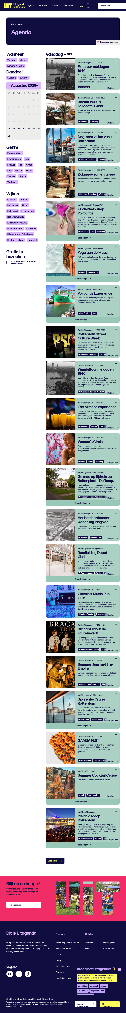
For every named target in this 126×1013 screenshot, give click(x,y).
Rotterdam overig (15, 217)
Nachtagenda (109, 943)
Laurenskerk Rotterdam (89, 649)
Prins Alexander (15, 228)
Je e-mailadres (14, 905)
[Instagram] (9, 974)
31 (9, 136)
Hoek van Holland (15, 240)
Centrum (11, 199)
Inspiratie (43, 5)
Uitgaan (22, 176)
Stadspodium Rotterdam (89, 684)
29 (33, 129)
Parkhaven (84, 720)
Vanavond (94, 986)
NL (88, 3)
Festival (11, 165)
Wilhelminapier (86, 839)
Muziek (18, 170)
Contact (59, 954)
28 (29, 129)
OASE (82, 272)
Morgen (23, 60)
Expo (27, 159)
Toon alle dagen (81, 238)
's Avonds (24, 78)
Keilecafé (83, 122)
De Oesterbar (85, 760)
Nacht (29, 170)
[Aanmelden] (38, 905)
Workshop (12, 182)
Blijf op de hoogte (63, 966)
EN (88, 7)
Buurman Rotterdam (88, 194)
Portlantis (84, 232)
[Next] (37, 85)
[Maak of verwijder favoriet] (116, 62)
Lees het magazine (63, 978)
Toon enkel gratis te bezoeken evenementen (24, 263)
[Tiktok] (28, 974)
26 (19, 129)
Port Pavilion (85, 313)
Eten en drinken (14, 153)
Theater (11, 176)
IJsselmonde (27, 211)
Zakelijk (59, 960)
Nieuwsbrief (69, 5)
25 (14, 129)
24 (9, 129)
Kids (9, 170)
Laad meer (52, 861)
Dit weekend (82, 991)
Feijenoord (12, 211)
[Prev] (10, 85)
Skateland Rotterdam (88, 354)
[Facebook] (19, 974)
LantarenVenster (86, 614)
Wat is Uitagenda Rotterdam (67, 943)
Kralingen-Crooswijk (17, 223)
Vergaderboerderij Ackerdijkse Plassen (95, 497)
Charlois (24, 199)
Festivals (89, 943)
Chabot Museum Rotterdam (91, 573)
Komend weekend (15, 66)
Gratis (29, 165)
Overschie (31, 228)
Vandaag (11, 60)
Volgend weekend (97, 991)
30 (38, 129)
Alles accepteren (107, 1005)
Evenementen (14, 159)
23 (38, 122)
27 (24, 129)
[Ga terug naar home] (14, 5)
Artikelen (55, 5)
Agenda (31, 5)
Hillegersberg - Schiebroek (20, 234)
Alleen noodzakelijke (83, 1005)
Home (13, 24)
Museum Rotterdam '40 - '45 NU (92, 392)
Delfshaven (12, 205)
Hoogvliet (32, 240)
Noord (25, 205)
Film (21, 165)
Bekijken (111, 88)
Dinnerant (84, 427)
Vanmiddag (82, 986)
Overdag (11, 78)
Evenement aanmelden (109, 42)
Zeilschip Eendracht (88, 159)
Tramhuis (83, 538)
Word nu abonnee (63, 972)
